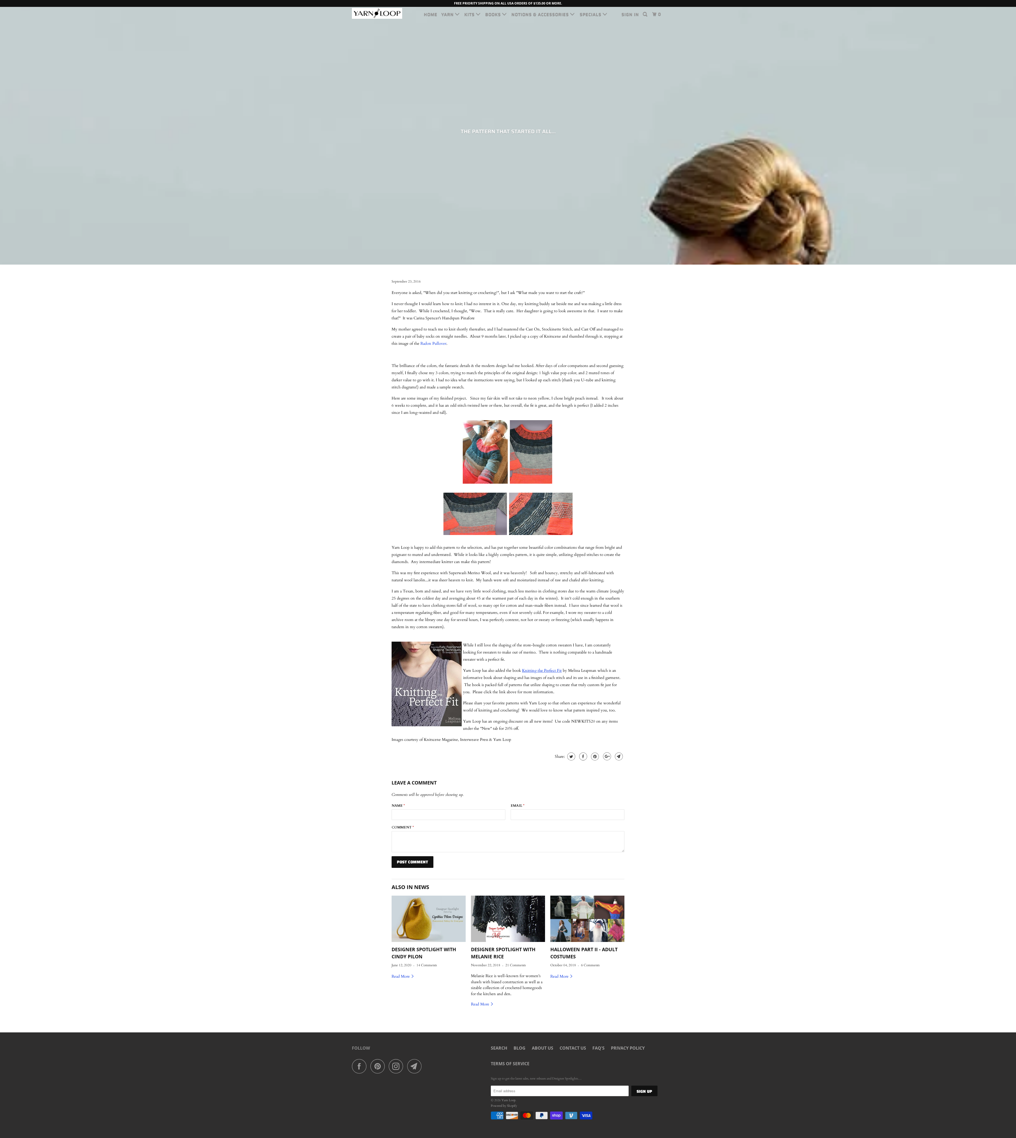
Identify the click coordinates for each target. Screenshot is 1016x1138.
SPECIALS (591, 14)
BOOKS (493, 14)
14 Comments (426, 965)
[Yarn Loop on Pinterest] (379, 1066)
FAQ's (598, 1048)
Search (499, 1048)
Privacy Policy (628, 1048)
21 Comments (515, 965)
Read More (401, 976)
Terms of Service (510, 1064)
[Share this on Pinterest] (594, 756)
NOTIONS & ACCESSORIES (540, 14)
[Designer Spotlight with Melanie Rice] (508, 919)
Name (398, 805)
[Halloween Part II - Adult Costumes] (587, 919)
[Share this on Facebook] (582, 756)
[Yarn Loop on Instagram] (397, 1066)
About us (542, 1048)
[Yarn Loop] (379, 13)
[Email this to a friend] (618, 756)
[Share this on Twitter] (570, 756)
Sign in (630, 14)
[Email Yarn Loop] (416, 1066)
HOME (430, 14)
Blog (519, 1048)
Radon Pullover (433, 343)
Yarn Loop (508, 1100)
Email (517, 805)
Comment (403, 827)
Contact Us (573, 1048)
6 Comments (590, 965)
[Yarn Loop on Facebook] (360, 1066)
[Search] (645, 14)
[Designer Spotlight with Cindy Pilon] (429, 919)
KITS (470, 14)
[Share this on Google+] (606, 756)
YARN (448, 14)
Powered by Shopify (504, 1106)
